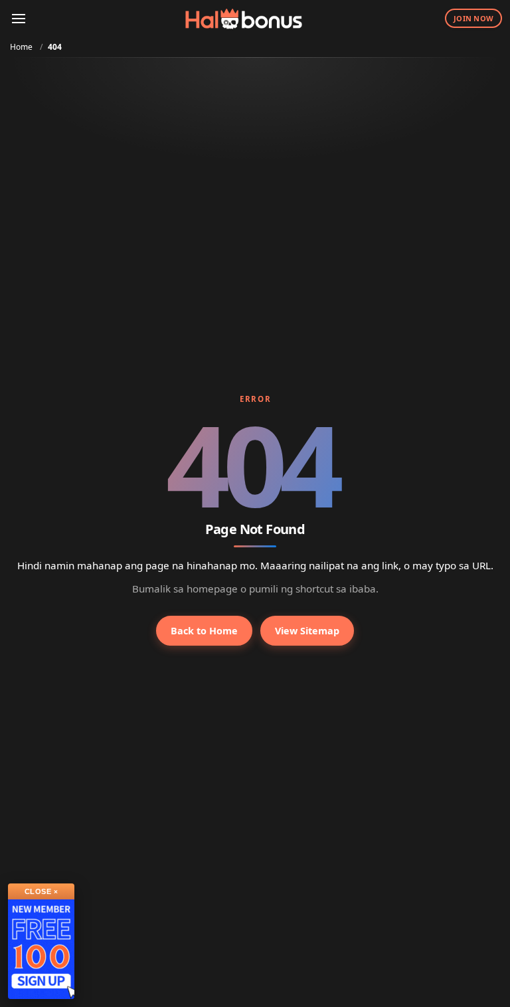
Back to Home (204, 630)
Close (41, 891)
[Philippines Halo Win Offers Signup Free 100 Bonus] (41, 949)
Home (21, 46)
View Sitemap (307, 630)
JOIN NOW (473, 18)
